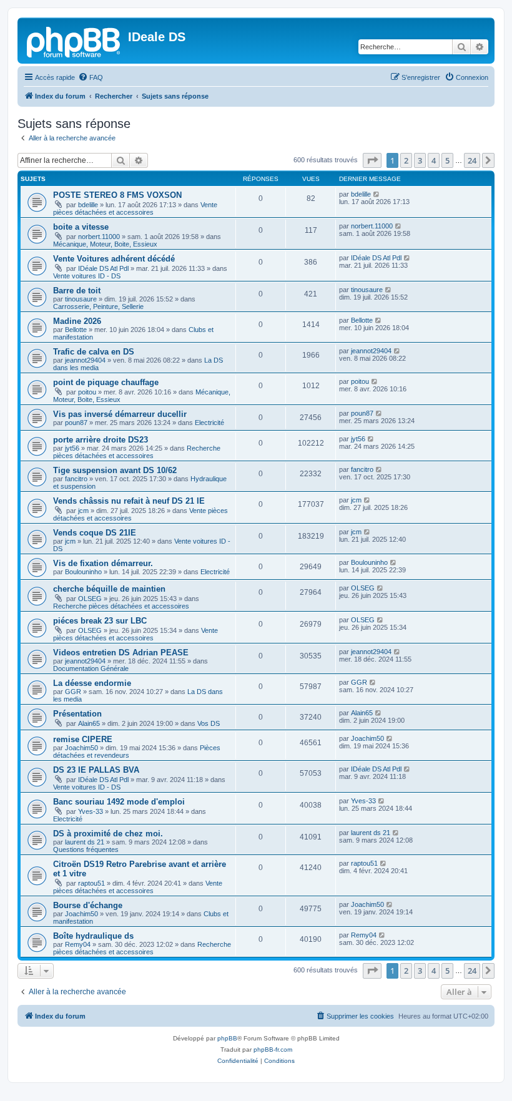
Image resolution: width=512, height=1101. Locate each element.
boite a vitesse (81, 227)
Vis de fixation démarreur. (103, 563)
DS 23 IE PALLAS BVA (96, 770)
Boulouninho (83, 571)
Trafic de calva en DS (93, 351)
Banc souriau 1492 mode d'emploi (119, 801)
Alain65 (89, 723)
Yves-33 (90, 811)
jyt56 (72, 448)
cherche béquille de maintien (109, 589)
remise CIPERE (82, 739)
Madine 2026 (77, 321)
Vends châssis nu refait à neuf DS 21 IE (129, 501)
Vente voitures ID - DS (87, 276)
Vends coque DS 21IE (94, 532)
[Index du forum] (74, 41)
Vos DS (208, 723)
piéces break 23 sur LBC (100, 620)
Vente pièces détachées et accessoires (135, 208)
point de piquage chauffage (106, 382)
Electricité (209, 422)
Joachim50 (81, 747)
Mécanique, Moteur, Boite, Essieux (105, 244)
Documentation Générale (91, 668)
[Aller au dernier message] (377, 194)
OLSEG (90, 598)
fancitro (76, 478)
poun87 (76, 422)
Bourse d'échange (87, 905)
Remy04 (78, 944)
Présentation (77, 713)
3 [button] (420, 160)
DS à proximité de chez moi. (108, 833)
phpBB (227, 1038)
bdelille (88, 204)
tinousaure (81, 299)
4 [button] (433, 160)
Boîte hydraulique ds (93, 936)
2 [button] (406, 160)
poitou (87, 392)
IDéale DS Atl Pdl (103, 268)
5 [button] (447, 160)
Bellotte (76, 329)
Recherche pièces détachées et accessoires (136, 451)
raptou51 (91, 883)
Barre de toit (77, 290)
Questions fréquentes (86, 849)
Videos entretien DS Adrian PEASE (121, 652)
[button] (372, 160)
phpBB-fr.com (273, 1049)
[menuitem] (90, 77)
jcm (83, 510)
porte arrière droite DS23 (100, 439)
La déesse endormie (92, 683)
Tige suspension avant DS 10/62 (115, 470)
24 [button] (472, 160)
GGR (73, 691)
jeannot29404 (85, 360)
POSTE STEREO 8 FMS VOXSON (117, 195)
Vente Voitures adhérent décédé (114, 258)
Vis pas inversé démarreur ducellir (120, 414)
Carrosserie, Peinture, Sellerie (98, 306)
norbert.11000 (99, 236)
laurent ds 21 (84, 842)
